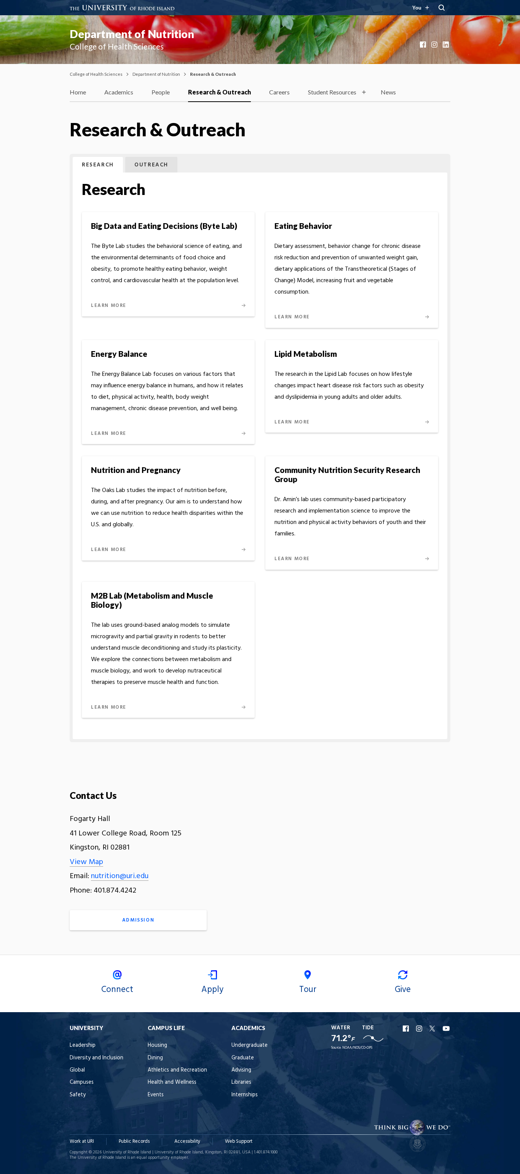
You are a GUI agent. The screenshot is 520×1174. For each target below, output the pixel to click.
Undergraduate (249, 1045)
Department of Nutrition (132, 33)
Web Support (238, 1141)
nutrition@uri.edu (119, 876)
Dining (155, 1058)
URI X (433, 1028)
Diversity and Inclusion (96, 1058)
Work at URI (82, 1141)
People (161, 92)
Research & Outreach (219, 92)
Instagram (435, 45)
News (388, 92)
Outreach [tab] (151, 165)
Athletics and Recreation (177, 1070)
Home (78, 92)
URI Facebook (406, 1028)
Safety (78, 1095)
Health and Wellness (172, 1082)
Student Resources (332, 92)
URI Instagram (420, 1028)
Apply (212, 990)
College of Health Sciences (96, 74)
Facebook (423, 45)
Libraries (241, 1082)
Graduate (242, 1058)
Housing (157, 1045)
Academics (118, 92)
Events (156, 1095)
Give (403, 990)
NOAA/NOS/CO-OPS (357, 1048)
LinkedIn (446, 45)
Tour (307, 990)
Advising (241, 1070)
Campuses (82, 1082)
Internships (244, 1095)
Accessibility (187, 1141)
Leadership (83, 1045)
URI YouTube (446, 1028)
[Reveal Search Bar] (441, 7)
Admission (138, 920)
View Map (86, 862)
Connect (117, 990)
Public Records (134, 1141)
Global (77, 1070)
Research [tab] (98, 165)
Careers (279, 92)
